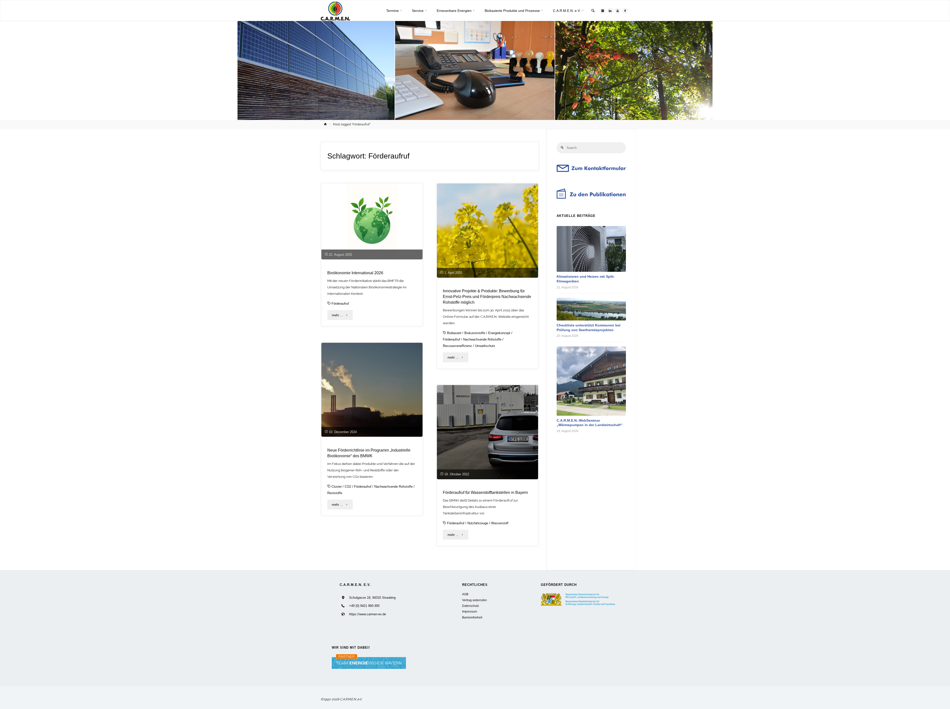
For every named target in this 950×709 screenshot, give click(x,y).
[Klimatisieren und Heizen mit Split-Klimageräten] (591, 249)
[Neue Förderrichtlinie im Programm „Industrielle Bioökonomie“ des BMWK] (372, 390)
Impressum (469, 611)
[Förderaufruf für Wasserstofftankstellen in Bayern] (487, 432)
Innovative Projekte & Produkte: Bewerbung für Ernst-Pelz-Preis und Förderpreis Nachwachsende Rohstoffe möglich (487, 296)
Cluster (337, 486)
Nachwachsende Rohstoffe (482, 339)
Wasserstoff (499, 523)
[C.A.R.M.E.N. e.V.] (335, 11)
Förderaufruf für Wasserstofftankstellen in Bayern (485, 492)
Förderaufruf (340, 303)
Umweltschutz (485, 346)
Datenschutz (470, 605)
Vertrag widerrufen (474, 600)
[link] (593, 11)
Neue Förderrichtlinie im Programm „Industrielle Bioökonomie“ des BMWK (368, 453)
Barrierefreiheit (472, 617)
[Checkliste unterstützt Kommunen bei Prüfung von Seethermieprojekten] (591, 309)
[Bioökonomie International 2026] (372, 221)
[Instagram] (602, 11)
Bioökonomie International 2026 (355, 273)
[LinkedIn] (610, 11)
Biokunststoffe (474, 333)
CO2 (348, 486)
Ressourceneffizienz (457, 346)
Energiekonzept (499, 333)
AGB (465, 594)
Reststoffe (334, 493)
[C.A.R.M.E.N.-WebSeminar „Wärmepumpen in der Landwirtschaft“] (591, 381)
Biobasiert (454, 333)
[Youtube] (618, 11)
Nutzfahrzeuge (477, 523)
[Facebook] (625, 11)
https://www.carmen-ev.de (367, 614)
